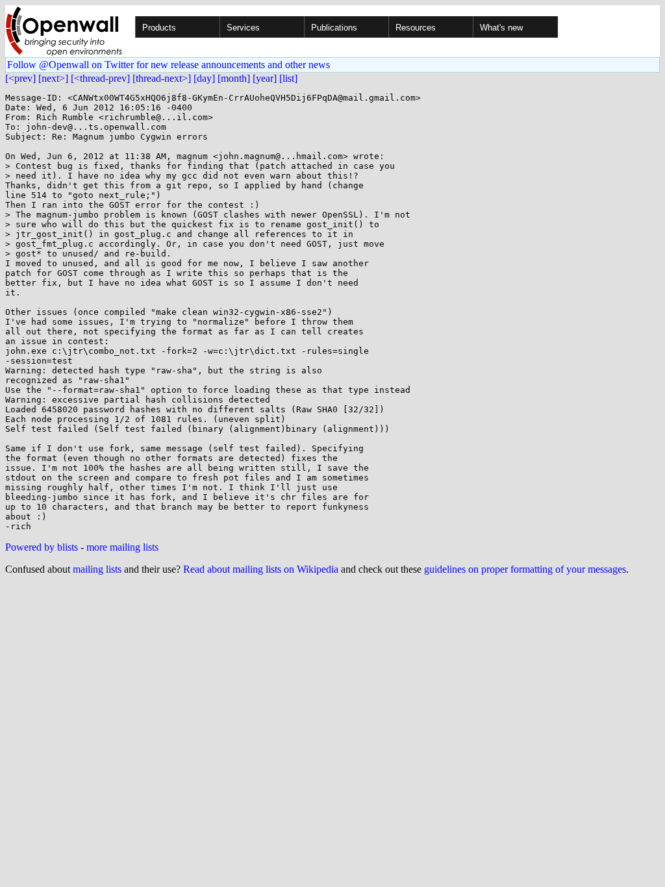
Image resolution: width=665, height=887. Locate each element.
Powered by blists (41, 547)
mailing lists (97, 569)
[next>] (53, 78)
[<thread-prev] (100, 78)
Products (159, 27)
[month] (234, 78)
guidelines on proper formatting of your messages (525, 569)
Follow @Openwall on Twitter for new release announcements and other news (168, 64)
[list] (288, 78)
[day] (204, 78)
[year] (265, 78)
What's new (501, 27)
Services (243, 27)
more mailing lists (122, 547)
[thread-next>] (161, 78)
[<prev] (20, 78)
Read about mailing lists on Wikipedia (260, 569)
